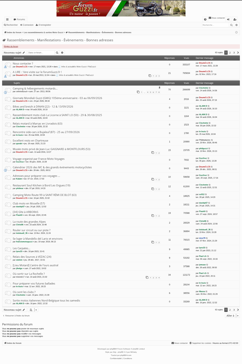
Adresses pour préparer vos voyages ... (36, 175)
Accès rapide (8, 20)
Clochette (203, 88)
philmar (19, 188)
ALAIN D (20, 109)
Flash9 (19, 215)
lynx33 (19, 251)
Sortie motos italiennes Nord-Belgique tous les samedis (46, 300)
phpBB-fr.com (125, 355)
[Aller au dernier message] (212, 63)
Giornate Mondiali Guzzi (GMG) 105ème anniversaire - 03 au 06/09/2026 (57, 98)
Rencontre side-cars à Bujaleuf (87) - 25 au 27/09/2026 (46, 132)
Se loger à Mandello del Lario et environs (38, 238)
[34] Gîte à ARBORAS (25, 212)
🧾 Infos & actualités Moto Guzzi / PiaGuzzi (77, 67)
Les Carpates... (21, 248)
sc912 (201, 194)
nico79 (202, 238)
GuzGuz (20, 162)
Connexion (28, 25)
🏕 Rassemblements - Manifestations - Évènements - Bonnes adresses (57, 40)
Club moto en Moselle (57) (29, 203)
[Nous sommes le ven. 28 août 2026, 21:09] (236, 32)
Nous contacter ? (23, 63)
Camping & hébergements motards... (35, 88)
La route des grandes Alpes (29, 221)
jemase (202, 265)
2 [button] (230, 52)
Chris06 (19, 225)
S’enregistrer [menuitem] (236, 20)
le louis (19, 135)
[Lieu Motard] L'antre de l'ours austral (35, 265)
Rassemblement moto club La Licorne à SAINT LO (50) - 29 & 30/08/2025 (57, 115)
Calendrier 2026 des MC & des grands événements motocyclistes (52, 167)
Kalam (19, 179)
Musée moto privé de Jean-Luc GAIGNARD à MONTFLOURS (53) (51, 149)
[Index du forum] (121, 8)
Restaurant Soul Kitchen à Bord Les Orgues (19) (41, 185)
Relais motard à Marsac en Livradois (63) (37, 123)
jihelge (19, 268)
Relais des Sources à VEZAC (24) (32, 256)
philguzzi (203, 148)
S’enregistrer (45, 25)
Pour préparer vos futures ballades (34, 283)
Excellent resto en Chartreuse (30, 140)
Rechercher (12, 25)
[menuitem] (205, 19)
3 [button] (234, 52)
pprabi (19, 143)
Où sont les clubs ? (24, 292)
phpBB (113, 349)
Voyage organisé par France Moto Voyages (38, 158)
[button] (238, 52)
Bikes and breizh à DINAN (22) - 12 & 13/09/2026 (43, 106)
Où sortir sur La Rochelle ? (29, 273)
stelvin (19, 260)
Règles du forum (11, 46)
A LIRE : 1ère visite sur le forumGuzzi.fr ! (37, 72)
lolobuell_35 (21, 233)
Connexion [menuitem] (229, 20)
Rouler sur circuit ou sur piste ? (31, 230)
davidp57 (20, 206)
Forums (21, 19)
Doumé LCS (21, 67)
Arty (114, 352)
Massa (202, 291)
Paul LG (203, 256)
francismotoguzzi (24, 242)
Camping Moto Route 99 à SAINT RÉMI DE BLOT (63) (44, 195)
